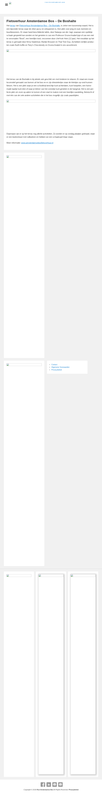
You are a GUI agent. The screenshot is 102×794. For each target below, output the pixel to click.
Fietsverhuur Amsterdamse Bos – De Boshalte (41, 21)
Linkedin (48, 784)
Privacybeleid (56, 370)
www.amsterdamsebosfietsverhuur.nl (37, 143)
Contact (54, 365)
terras (12, 25)
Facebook (43, 784)
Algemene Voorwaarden (60, 367)
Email (54, 784)
